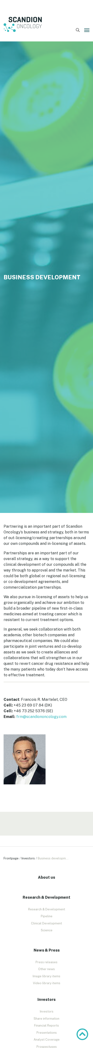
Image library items (46, 976)
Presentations (46, 1032)
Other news (46, 969)
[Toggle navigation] (87, 30)
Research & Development (46, 909)
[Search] (77, 30)
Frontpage (11, 858)
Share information (46, 1018)
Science (46, 930)
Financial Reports (46, 1025)
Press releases (46, 962)
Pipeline (46, 916)
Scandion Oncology (23, 24)
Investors (28, 858)
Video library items (46, 983)
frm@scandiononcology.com (41, 716)
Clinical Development (46, 923)
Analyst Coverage (47, 1039)
